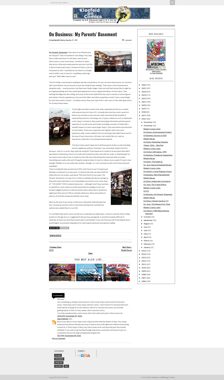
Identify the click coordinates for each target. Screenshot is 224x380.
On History (58, 363)
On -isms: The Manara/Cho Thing (156, 204)
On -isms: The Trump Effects (154, 184)
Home (90, 253)
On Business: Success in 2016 (155, 135)
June (146, 230)
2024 (144, 91)
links (66, 366)
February (147, 244)
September (148, 220)
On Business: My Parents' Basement (157, 194)
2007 (144, 278)
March (146, 240)
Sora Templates (153, 377)
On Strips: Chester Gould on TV (155, 201)
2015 (144, 251)
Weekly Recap (149, 139)
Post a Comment (58, 338)
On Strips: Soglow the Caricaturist (156, 181)
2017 (144, 115)
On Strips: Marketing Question (155, 142)
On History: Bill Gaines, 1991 (155, 152)
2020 (144, 105)
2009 (144, 271)
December (148, 122)
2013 (144, 257)
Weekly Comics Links (152, 129)
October (147, 217)
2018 (144, 112)
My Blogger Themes (168, 377)
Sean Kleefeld (55, 40)
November (148, 125)
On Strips (58, 366)
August (147, 223)
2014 (144, 254)
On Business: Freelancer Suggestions (158, 155)
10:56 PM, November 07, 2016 (69, 316)
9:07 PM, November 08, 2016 (69, 335)
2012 (144, 261)
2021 (144, 102)
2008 (144, 274)
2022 (144, 98)
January (147, 247)
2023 (144, 95)
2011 (144, 264)
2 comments (128, 40)
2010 (144, 268)
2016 (144, 119)
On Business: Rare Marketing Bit (156, 175)
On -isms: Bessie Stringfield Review (157, 165)
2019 (144, 108)
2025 (144, 88)
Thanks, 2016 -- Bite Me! (153, 145)
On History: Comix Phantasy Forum (157, 171)
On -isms (58, 355)
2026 (144, 85)
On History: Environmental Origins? (157, 132)
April (146, 237)
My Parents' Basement (58, 52)
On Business (64, 228)
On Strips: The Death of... (153, 161)
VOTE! (146, 191)
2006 (144, 281)
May (146, 234)
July (145, 227)
